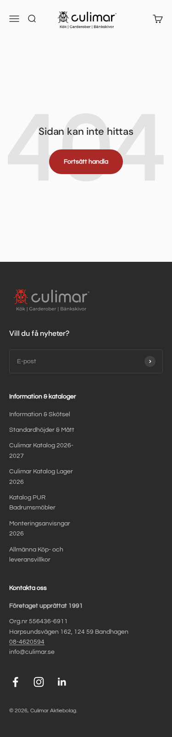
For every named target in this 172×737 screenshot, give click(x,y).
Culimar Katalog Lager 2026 (41, 476)
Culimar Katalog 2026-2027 (41, 450)
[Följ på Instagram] (39, 682)
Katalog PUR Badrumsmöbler (32, 502)
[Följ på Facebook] (15, 682)
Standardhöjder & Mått (41, 430)
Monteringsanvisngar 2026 (39, 528)
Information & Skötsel (39, 414)
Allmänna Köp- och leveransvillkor (36, 554)
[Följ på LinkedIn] (62, 682)
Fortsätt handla (86, 162)
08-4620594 (26, 642)
